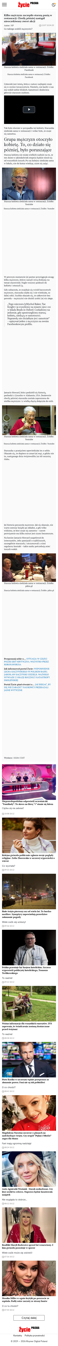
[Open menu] (4, 4)
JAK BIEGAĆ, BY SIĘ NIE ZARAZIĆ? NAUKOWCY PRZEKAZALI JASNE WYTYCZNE (27, 687)
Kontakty (17, 1336)
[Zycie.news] (28, 5)
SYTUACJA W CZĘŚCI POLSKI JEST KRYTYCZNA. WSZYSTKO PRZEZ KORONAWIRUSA (26, 661)
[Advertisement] (29, 243)
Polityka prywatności (35, 1336)
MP (12, 25)
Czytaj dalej (29, 1317)
